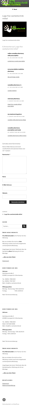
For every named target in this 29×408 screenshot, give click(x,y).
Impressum (5, 261)
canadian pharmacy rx (14, 85)
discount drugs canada (13, 77)
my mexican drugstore (15, 114)
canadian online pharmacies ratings (17, 119)
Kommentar (6, 154)
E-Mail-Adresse (7, 185)
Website (4, 193)
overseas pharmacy (14, 98)
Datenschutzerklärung (8, 385)
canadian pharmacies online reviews (17, 135)
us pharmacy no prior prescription (16, 61)
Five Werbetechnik (11, 3)
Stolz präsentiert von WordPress (10, 404)
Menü (15, 9)
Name (4, 176)
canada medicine (12, 90)
